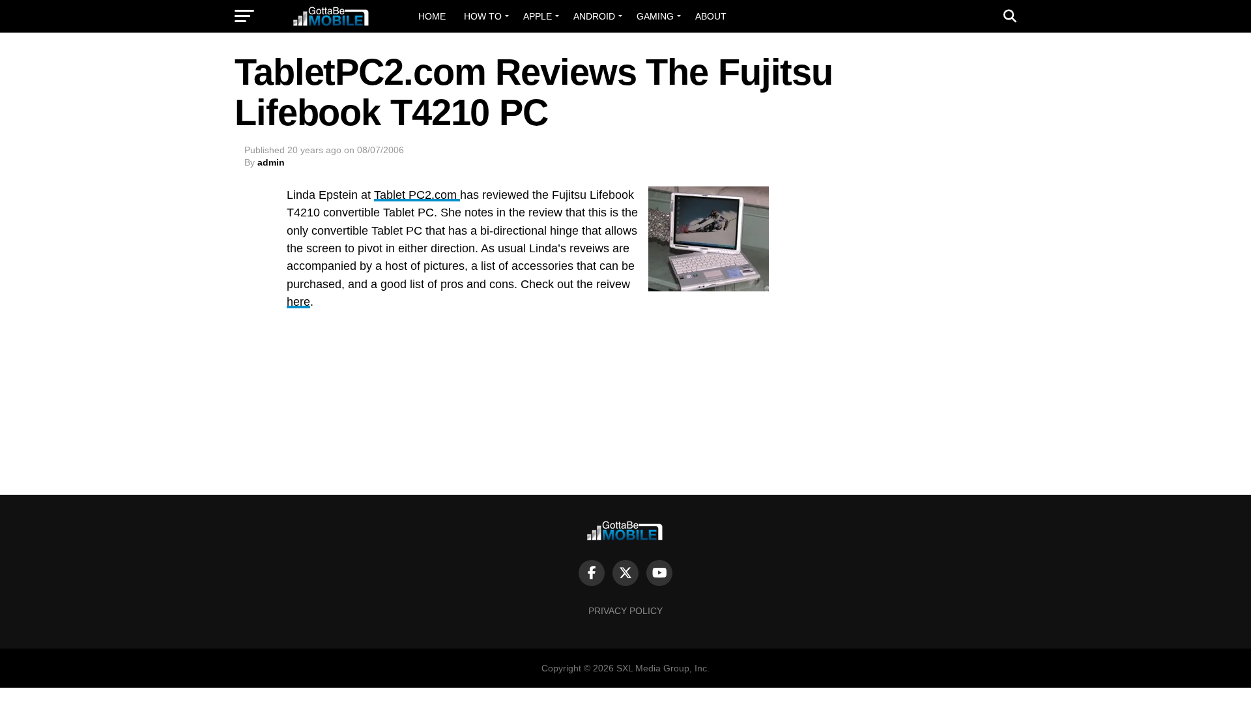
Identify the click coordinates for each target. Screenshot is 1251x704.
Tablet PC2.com (417, 194)
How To (483, 16)
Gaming (655, 16)
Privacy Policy (625, 611)
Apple (537, 16)
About (710, 16)
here (298, 301)
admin (271, 162)
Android (594, 16)
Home (432, 16)
